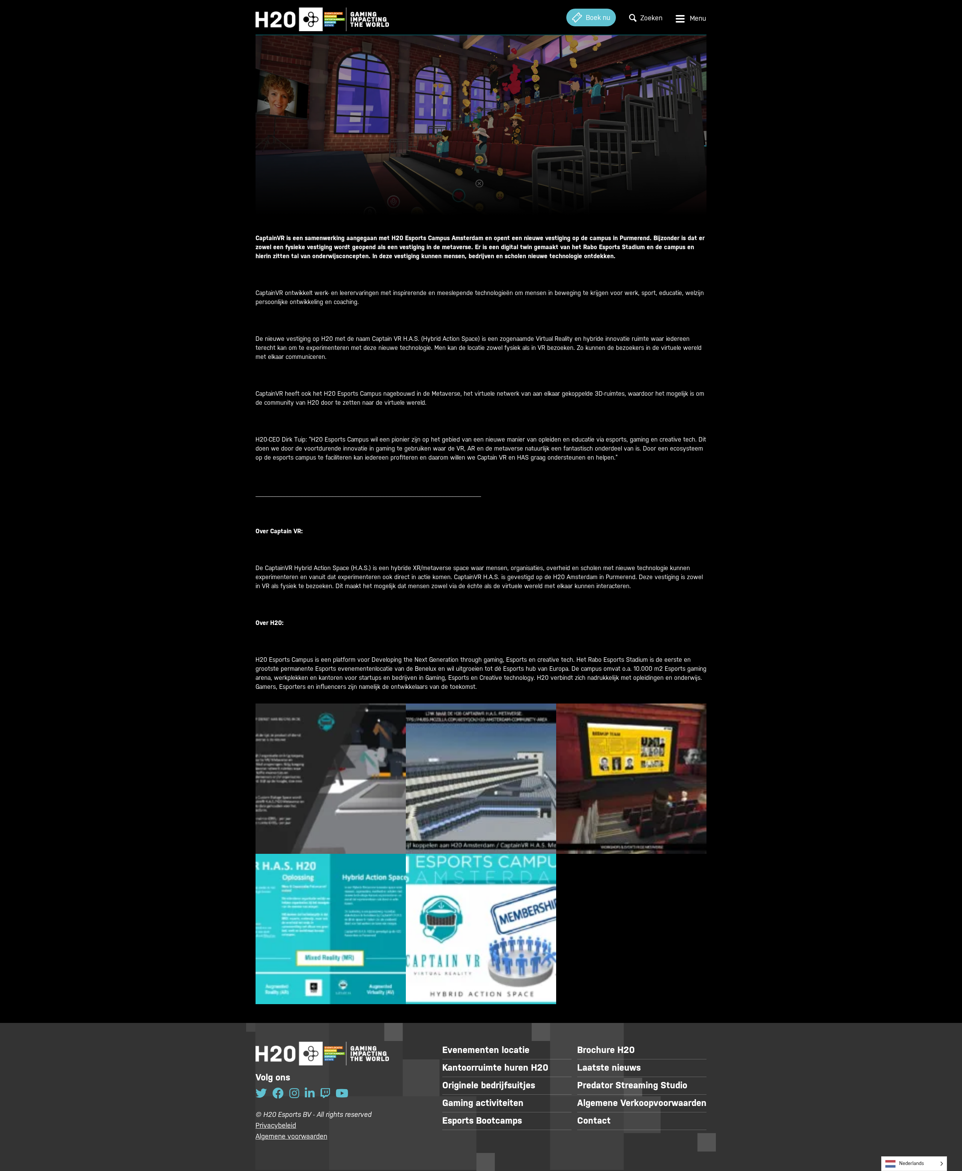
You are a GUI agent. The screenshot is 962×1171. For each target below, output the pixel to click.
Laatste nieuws (609, 1067)
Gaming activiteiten (482, 1103)
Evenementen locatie (485, 1050)
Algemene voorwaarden (291, 1136)
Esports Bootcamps (482, 1120)
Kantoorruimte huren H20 (495, 1067)
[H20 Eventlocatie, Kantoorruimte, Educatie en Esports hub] (322, 17)
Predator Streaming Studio (632, 1085)
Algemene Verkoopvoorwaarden (641, 1103)
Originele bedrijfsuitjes (488, 1085)
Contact (594, 1120)
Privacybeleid (276, 1125)
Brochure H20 (606, 1050)
